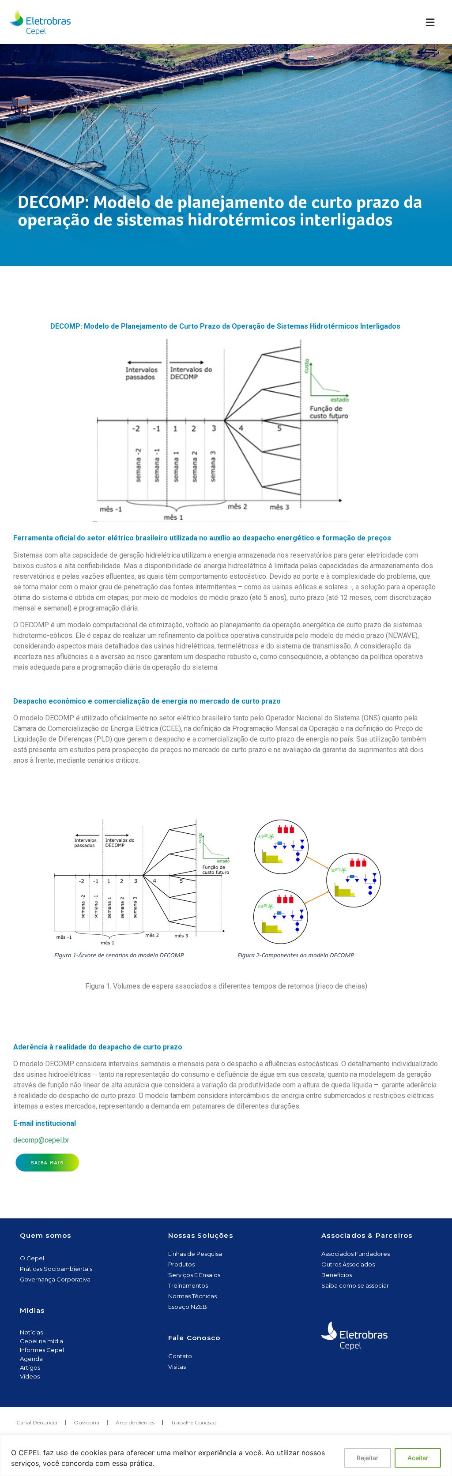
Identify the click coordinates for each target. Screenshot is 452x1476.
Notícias (31, 1332)
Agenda (31, 1358)
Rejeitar (367, 1457)
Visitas (177, 1366)
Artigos (30, 1367)
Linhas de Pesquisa (195, 1253)
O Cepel (32, 1258)
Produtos (181, 1264)
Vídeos (30, 1376)
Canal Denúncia (36, 1422)
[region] (226, 1455)
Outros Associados (348, 1264)
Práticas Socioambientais (56, 1268)
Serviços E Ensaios (194, 1274)
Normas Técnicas (192, 1296)
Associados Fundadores (355, 1253)
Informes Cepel (42, 1349)
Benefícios (336, 1274)
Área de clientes (135, 1422)
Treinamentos (188, 1285)
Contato (180, 1356)
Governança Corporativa (55, 1279)
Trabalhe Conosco (193, 1422)
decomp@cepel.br (43, 1140)
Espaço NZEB (187, 1306)
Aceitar (417, 1457)
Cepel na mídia (41, 1341)
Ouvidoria (86, 1422)
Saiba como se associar (355, 1285)
